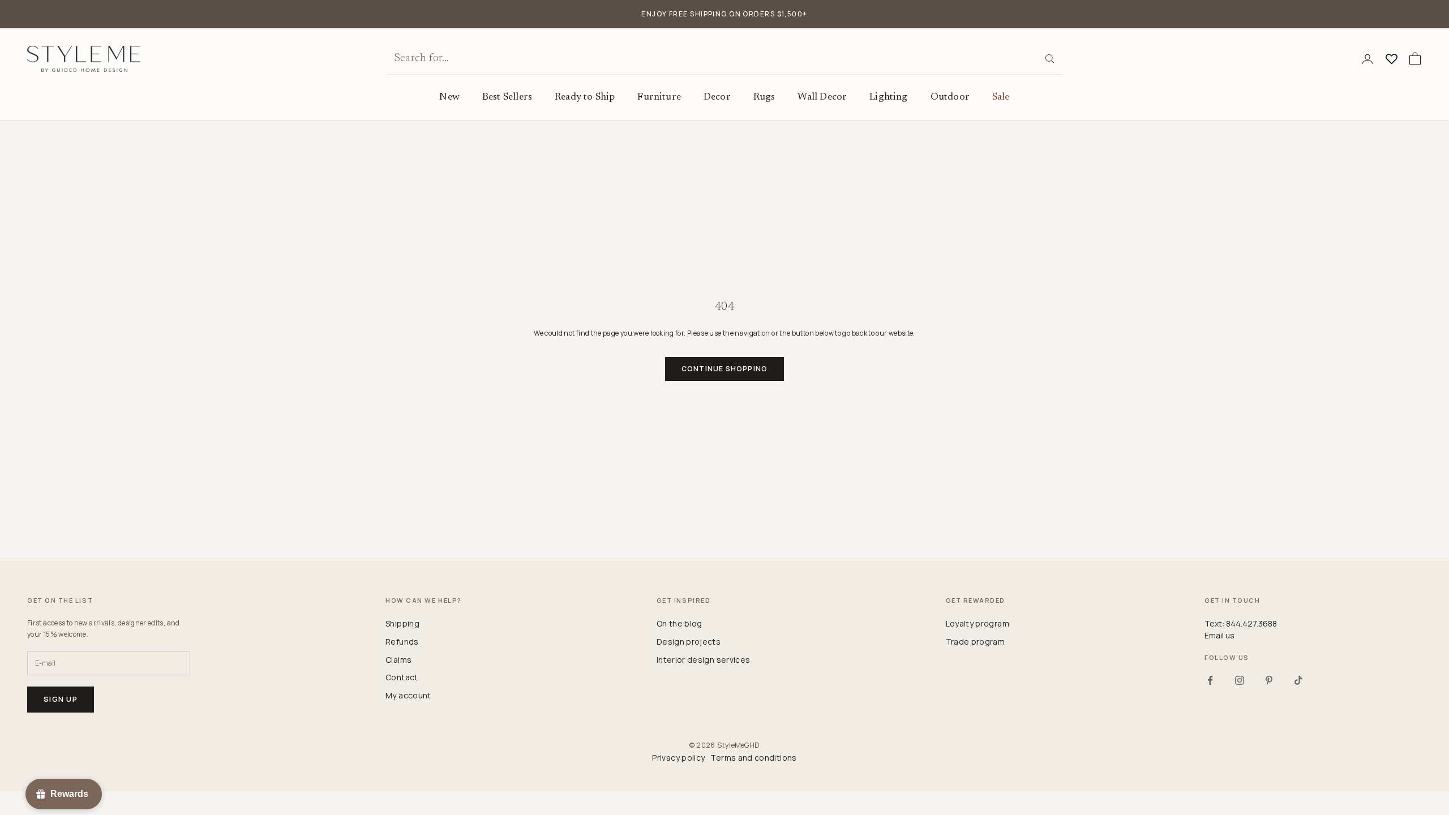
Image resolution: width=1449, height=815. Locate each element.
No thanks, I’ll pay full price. (793, 495)
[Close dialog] (934, 272)
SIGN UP (835, 456)
